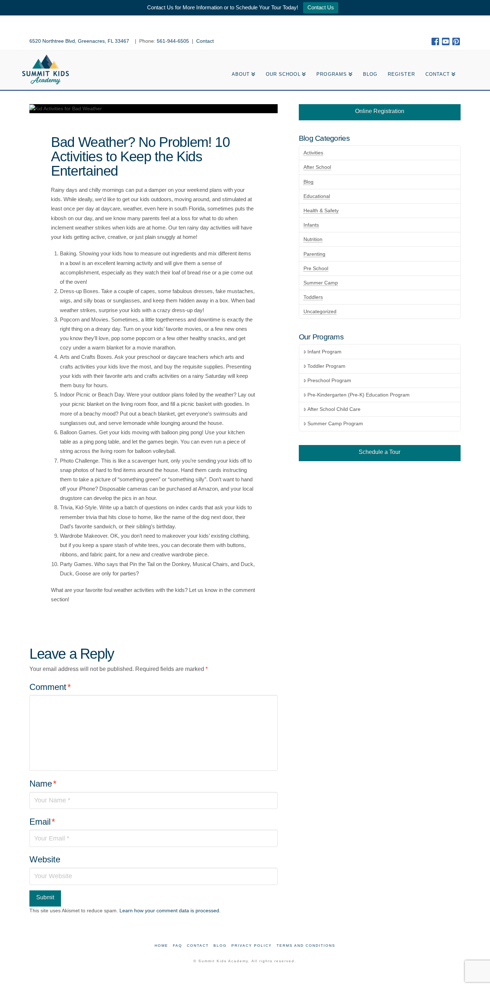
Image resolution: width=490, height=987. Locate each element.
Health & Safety (321, 210)
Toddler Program (326, 366)
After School (317, 167)
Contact (205, 41)
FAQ (177, 945)
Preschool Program (329, 380)
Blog (308, 182)
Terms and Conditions (306, 945)
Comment (50, 687)
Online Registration (379, 111)
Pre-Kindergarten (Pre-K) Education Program (358, 395)
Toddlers (313, 297)
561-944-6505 (173, 41)
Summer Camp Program (335, 423)
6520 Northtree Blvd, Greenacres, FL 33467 (80, 41)
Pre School (315, 268)
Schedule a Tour (379, 452)
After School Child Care (334, 409)
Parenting (314, 254)
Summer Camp (320, 283)
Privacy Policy (251, 945)
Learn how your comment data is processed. (170, 910)
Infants (311, 225)
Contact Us (320, 7)
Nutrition (312, 239)
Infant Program (324, 352)
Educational (316, 196)
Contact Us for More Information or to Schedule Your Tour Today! (222, 7)
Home (161, 945)
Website (44, 859)
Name (42, 783)
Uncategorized (319, 311)
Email (42, 821)
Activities (313, 153)
